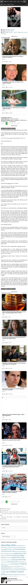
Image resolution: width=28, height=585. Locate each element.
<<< (2, 123)
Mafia (1, 4)
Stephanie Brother (19, 574)
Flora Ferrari (9, 551)
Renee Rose (18, 569)
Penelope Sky (5, 569)
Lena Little (13, 562)
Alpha (24, 1)
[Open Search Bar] (27, 4)
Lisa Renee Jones (9, 31)
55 (18, 123)
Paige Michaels (22, 568)
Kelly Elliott (8, 559)
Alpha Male (7, 29)
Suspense (13, 29)
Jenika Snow (20, 553)
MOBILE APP (6, 1)
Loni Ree (21, 562)
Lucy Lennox (8, 564)
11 (12, 123)
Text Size (13, 128)
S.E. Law (7, 572)
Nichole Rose (5, 568)
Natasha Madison (19, 566)
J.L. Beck (5, 553)
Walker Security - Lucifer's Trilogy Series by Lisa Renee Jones (14, 512)
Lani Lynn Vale (19, 560)
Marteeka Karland (11, 566)
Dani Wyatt (17, 547)
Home (1, 1)
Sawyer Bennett (9, 574)
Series (18, 1)
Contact (8, 4)
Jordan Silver (18, 557)
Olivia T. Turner (14, 568)
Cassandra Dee (10, 547)
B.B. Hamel (19, 545)
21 (14, 123)
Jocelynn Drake (8, 557)
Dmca (12, 4)
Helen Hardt (18, 551)
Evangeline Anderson (9, 549)
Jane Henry (11, 553)
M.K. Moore (16, 564)
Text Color (3, 128)
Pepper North (12, 569)
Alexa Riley (8, 545)
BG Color (8, 128)
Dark (21, 1)
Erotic (5, 4)
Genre (14, 1)
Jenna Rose (4, 555)
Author (11, 1)
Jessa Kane (11, 555)
